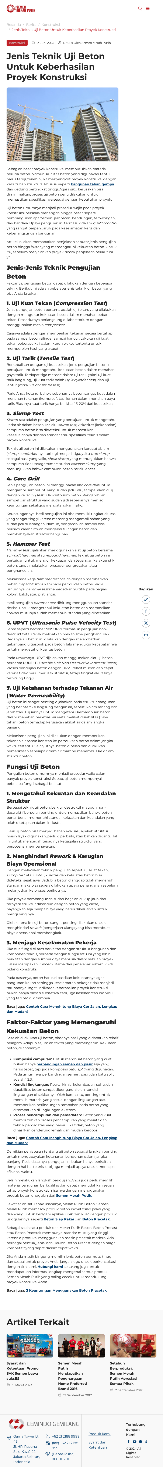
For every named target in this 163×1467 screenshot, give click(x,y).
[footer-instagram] (140, 1442)
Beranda (14, 25)
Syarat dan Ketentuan (98, 1444)
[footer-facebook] (128, 1442)
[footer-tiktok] (146, 1442)
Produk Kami (100, 1434)
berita (31, 25)
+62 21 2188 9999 (66, 1436)
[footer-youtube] (134, 1442)
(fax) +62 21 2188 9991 (65, 1445)
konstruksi (51, 25)
